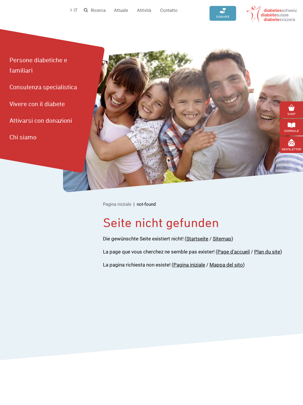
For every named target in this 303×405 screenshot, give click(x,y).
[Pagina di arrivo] (271, 13)
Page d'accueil (233, 252)
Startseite (197, 239)
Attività (144, 10)
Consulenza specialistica (43, 86)
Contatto (169, 10)
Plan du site (267, 252)
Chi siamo (22, 137)
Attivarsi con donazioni (40, 120)
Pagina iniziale (117, 204)
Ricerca (98, 10)
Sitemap (222, 239)
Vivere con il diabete (37, 103)
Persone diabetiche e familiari (38, 65)
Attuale (121, 10)
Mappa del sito (226, 265)
